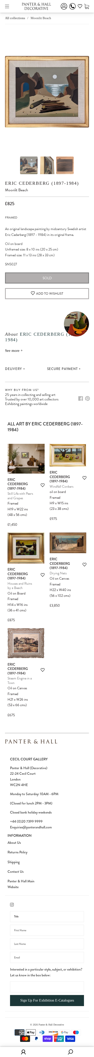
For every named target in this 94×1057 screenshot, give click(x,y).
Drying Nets (58, 573)
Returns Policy (17, 852)
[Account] (64, 10)
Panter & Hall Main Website (21, 884)
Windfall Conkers (61, 486)
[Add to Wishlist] (43, 485)
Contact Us (16, 871)
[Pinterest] (87, 398)
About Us (14, 842)
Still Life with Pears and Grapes (20, 496)
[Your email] (47, 957)
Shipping (14, 861)
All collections (15, 18)
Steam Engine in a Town (20, 681)
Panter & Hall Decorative (51, 1024)
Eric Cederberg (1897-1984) (42, 183)
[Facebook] (80, 398)
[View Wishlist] (80, 7)
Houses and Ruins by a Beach (20, 586)
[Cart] (86, 6)
